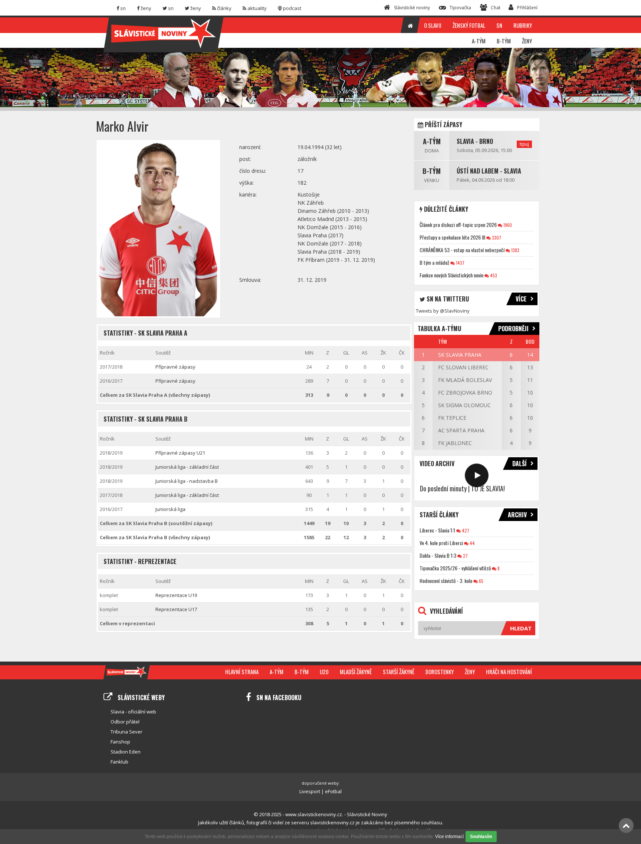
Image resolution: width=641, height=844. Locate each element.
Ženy (470, 671)
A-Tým (432, 141)
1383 (514, 250)
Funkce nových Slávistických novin (451, 275)
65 (480, 581)
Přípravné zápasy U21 (180, 452)
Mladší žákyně (356, 671)
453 (493, 275)
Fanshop (120, 741)
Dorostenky (439, 671)
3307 (496, 237)
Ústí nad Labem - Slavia (489, 171)
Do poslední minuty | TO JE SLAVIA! (462, 488)
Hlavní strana (242, 671)
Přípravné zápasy (175, 366)
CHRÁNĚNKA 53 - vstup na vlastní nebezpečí (462, 250)
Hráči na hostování (509, 671)
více (521, 298)
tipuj (524, 144)
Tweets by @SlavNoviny (443, 310)
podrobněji (513, 328)
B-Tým (432, 171)
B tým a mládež (434, 262)
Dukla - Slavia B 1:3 (438, 555)
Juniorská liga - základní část (187, 467)
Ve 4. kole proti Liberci (441, 543)
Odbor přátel (125, 721)
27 (465, 556)
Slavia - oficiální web (133, 711)
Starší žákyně (398, 671)
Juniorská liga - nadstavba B (186, 481)
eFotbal (333, 791)
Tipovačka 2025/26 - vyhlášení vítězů (455, 568)
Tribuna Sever (126, 731)
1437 (459, 263)
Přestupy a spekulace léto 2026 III (452, 237)
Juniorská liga (170, 509)
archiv (517, 514)
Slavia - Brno (475, 141)
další (519, 463)
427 (465, 530)
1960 (507, 225)
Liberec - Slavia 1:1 (437, 530)
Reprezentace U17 (176, 609)
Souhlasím (481, 836)
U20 (324, 671)
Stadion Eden (126, 751)
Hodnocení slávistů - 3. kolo (446, 580)
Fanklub (119, 761)
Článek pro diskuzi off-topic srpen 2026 (458, 224)
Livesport (309, 791)
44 (472, 543)
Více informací (449, 836)
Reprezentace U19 (176, 595)
